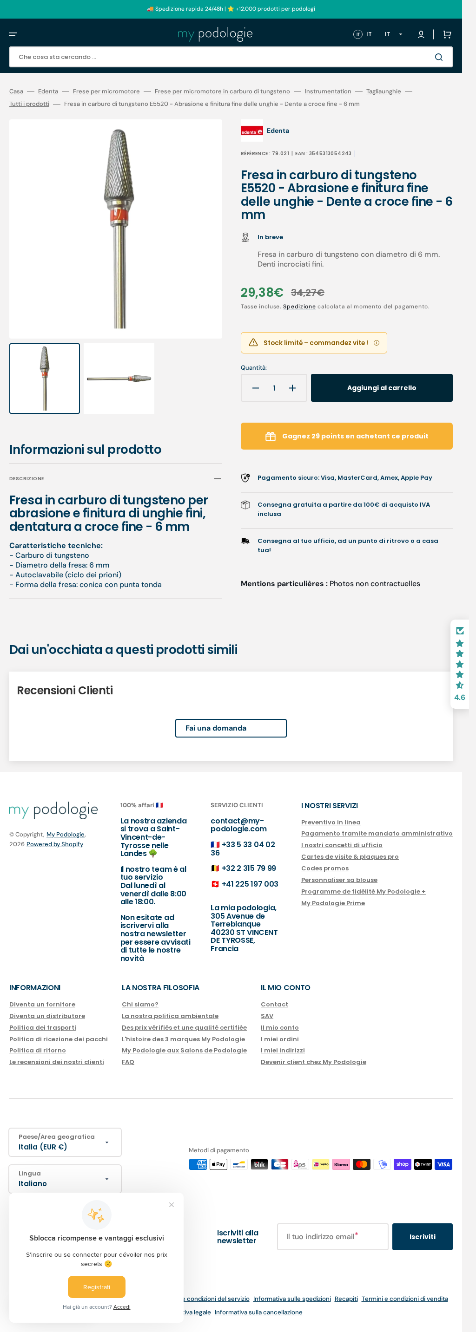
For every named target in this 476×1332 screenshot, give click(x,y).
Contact (274, 1005)
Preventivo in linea (331, 823)
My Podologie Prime (333, 903)
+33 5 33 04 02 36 (243, 848)
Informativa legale (185, 1312)
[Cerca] (441, 57)
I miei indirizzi (283, 1050)
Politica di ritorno (37, 1050)
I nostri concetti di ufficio (342, 845)
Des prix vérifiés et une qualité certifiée (184, 1027)
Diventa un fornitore (42, 1005)
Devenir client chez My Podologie (313, 1062)
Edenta (48, 91)
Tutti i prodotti (29, 104)
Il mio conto (280, 1027)
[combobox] (231, 56)
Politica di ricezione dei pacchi (58, 1039)
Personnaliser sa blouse (339, 879)
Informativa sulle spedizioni (292, 1299)
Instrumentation (328, 91)
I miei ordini (280, 1039)
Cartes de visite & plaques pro (350, 856)
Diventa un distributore (47, 1016)
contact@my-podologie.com (239, 825)
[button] (13, 34)
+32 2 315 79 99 (249, 868)
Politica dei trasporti (42, 1027)
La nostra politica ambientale (170, 1016)
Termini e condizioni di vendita (405, 1299)
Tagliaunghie (383, 91)
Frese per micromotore (106, 91)
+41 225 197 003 (250, 884)
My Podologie (65, 834)
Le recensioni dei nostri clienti (56, 1062)
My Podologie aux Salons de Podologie (184, 1050)
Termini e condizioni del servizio (204, 1299)
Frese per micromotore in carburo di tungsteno (222, 91)
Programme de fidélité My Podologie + (363, 891)
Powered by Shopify (54, 844)
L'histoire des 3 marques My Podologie (183, 1039)
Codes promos (325, 868)
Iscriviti (423, 1236)
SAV (267, 1016)
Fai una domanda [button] (215, 719)
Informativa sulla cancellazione (259, 1312)
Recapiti (346, 1299)
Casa (16, 91)
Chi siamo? (140, 1005)
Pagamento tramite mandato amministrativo (377, 833)
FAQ (128, 1062)
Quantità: (254, 368)
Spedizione (299, 306)
